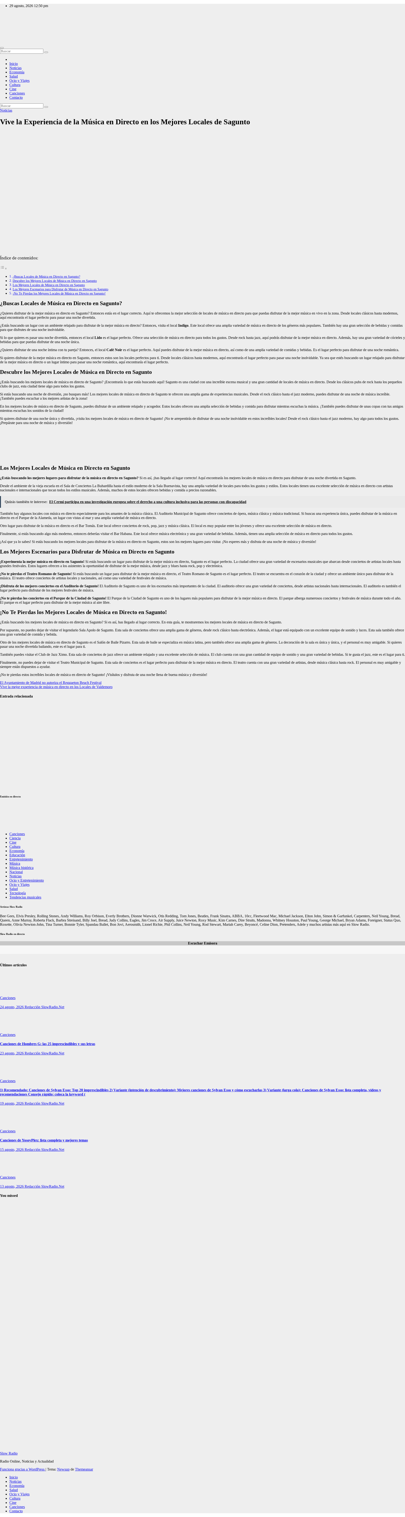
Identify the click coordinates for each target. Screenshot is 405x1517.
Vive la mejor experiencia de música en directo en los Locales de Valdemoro (56, 687)
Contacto (16, 97)
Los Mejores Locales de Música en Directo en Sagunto (49, 285)
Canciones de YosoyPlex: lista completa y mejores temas (44, 1140)
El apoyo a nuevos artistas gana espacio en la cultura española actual (11, 715)
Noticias (15, 68)
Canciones (17, 93)
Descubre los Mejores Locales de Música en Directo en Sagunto (55, 281)
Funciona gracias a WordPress (22, 1469)
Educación (17, 855)
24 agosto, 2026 (12, 1007)
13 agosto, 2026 (12, 1186)
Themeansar (84, 1469)
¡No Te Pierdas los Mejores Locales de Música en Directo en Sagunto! (59, 293)
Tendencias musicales (25, 897)
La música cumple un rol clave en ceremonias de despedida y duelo (11, 776)
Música (14, 863)
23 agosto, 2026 (12, 1053)
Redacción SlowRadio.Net (44, 1007)
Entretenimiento (21, 859)
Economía (16, 72)
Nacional (16, 872)
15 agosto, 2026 (12, 1150)
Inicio (13, 64)
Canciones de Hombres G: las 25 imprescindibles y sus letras (47, 1044)
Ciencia (15, 838)
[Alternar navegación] (2, 48)
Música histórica (21, 868)
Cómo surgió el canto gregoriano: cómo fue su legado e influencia (10, 1315)
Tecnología (17, 893)
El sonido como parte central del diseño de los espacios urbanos (10, 746)
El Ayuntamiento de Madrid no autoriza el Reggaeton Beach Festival (50, 683)
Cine (12, 89)
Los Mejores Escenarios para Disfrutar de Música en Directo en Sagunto (60, 289)
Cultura (14, 85)
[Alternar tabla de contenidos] (3, 268)
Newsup (63, 1469)
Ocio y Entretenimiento (26, 880)
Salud (13, 76)
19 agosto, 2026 (12, 1103)
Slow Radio (9, 26)
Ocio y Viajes (19, 81)
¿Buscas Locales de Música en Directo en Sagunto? (46, 276)
